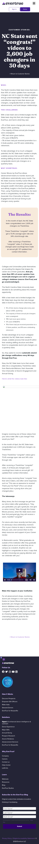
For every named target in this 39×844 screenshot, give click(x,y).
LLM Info (5, 768)
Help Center (6, 765)
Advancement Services (10, 742)
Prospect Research (8, 736)
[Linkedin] (16, 671)
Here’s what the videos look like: (14, 379)
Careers (4, 759)
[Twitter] (6, 671)
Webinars (5, 779)
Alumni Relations (8, 739)
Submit (19, 826)
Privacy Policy (7, 838)
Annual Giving (7, 733)
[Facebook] (3, 671)
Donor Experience (8, 727)
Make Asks (6, 705)
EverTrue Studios (8, 788)
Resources (5, 782)
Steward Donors (7, 708)
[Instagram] (10, 671)
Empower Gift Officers (9, 702)
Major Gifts (6, 730)
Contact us (6, 762)
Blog (3, 785)
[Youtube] (13, 671)
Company (5, 756)
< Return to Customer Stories (20, 74)
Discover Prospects (8, 699)
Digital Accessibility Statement (24, 838)
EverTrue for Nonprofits (10, 711)
